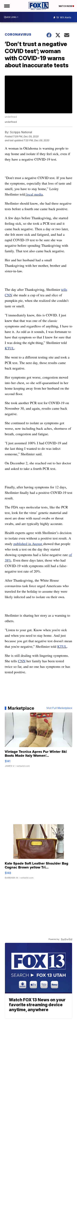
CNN (21, 661)
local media (34, 194)
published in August (28, 543)
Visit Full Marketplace (59, 708)
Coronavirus (18, 34)
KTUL (9, 348)
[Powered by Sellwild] (66, 939)
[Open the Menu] (6, 6)
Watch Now (65, 6)
